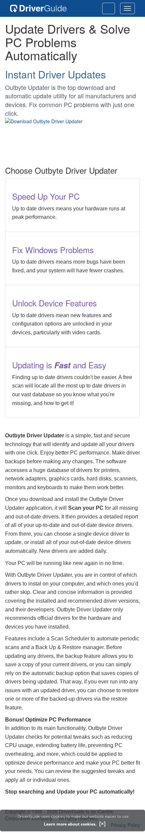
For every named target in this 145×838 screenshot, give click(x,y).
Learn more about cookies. (70, 824)
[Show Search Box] (108, 8)
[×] (102, 823)
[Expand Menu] (127, 8)
